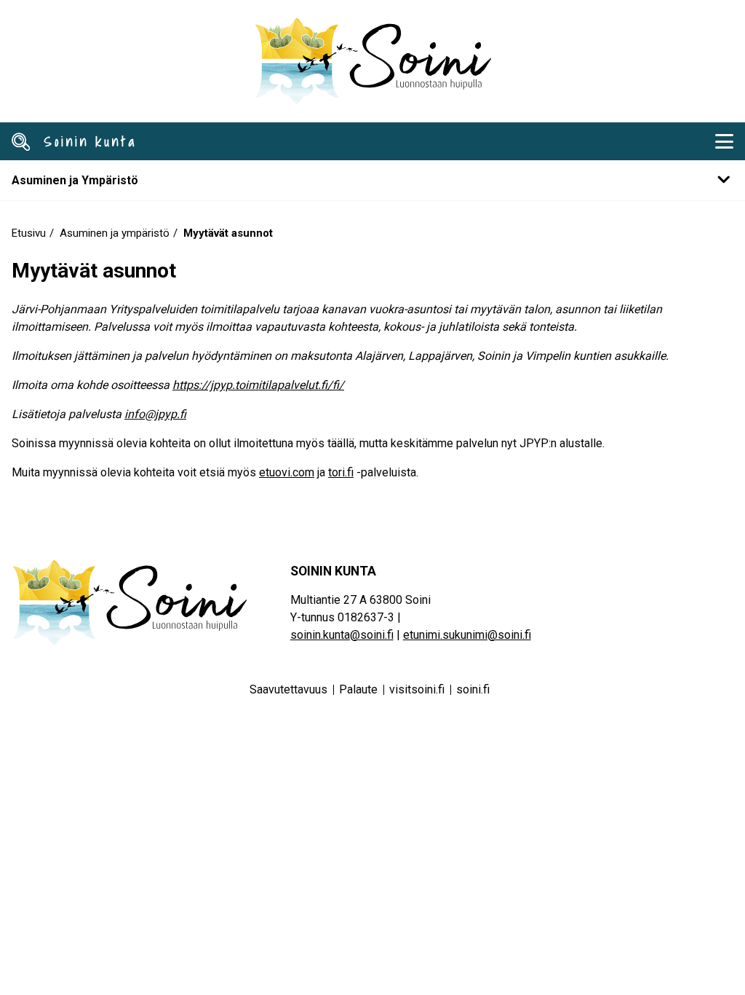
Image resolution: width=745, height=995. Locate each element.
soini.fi (473, 689)
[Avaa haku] (21, 141)
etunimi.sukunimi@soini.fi (467, 635)
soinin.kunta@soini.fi (342, 635)
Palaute (358, 689)
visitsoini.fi (417, 689)
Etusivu (29, 233)
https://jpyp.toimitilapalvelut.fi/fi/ (258, 385)
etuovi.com (286, 472)
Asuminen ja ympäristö (115, 233)
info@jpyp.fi (155, 414)
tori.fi (341, 472)
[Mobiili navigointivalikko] (724, 141)
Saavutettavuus (288, 689)
